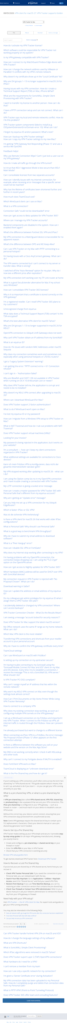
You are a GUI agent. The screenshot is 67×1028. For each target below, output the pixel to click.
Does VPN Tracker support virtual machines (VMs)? (26, 433)
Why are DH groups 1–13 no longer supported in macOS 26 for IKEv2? (32, 326)
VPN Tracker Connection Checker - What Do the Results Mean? (32, 612)
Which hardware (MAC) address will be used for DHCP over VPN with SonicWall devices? (32, 573)
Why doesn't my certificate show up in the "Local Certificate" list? (32, 76)
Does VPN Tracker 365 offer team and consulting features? (30, 995)
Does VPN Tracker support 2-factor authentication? (27, 404)
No (24, 923)
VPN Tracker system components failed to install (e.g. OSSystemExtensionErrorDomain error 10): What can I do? (30, 125)
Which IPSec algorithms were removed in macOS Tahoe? (29, 952)
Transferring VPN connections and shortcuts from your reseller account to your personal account (32, 639)
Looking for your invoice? (14, 438)
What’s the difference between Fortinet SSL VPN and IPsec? (30, 232)
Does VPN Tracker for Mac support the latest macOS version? (31, 622)
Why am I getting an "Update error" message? (24, 498)
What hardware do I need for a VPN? (20, 961)
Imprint (25, 1022)
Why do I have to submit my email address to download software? (29, 537)
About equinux (4, 3)
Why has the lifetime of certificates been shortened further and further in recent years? (32, 190)
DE (8, 1016)
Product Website (29, 25)
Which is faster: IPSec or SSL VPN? (19, 510)
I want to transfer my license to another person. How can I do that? (31, 104)
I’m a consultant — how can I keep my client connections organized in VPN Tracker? (29, 451)
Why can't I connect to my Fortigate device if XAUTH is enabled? (32, 759)
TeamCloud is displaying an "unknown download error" (28, 768)
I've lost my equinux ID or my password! (21, 414)
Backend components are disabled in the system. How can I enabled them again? (31, 226)
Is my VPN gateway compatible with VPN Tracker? (26, 57)
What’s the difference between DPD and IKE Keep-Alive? (29, 244)
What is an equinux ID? (14, 342)
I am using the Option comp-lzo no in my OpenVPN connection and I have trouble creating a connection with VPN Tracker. (32, 479)
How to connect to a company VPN (19, 706)
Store (53, 3)
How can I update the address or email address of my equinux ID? (32, 592)
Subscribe (39, 1016)
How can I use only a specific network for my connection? (29, 971)
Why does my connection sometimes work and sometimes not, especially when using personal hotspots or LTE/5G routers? (32, 355)
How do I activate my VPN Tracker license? (22, 45)
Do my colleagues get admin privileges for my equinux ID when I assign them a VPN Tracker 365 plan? (32, 599)
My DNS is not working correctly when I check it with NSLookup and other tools (32, 753)
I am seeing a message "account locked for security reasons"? (31, 617)
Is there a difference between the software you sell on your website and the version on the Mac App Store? (30, 746)
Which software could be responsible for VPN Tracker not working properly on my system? (29, 51)
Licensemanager (38, 25)
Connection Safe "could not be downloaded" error (26, 211)
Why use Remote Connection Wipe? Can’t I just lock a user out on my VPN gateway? (33, 157)
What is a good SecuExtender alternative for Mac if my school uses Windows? (31, 283)
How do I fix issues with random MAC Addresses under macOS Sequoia (32, 348)
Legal (17, 1022)
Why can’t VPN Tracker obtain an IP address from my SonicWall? (32, 337)
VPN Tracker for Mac (8, 777)
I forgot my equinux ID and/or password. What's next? (28, 132)
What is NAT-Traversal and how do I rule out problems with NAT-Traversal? (33, 427)
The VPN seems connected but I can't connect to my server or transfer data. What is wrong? (31, 264)
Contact (20, 1022)
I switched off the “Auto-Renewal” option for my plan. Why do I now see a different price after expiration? (31, 271)
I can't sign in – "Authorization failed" (20, 373)
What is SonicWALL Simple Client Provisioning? (24, 947)
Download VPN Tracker (47, 859)
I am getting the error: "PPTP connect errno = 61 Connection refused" (31, 367)
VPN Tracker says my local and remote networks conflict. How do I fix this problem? (33, 118)
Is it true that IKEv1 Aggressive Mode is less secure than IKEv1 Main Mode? (31, 169)
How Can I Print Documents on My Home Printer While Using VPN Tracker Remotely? (31, 700)
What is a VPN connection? (15, 206)
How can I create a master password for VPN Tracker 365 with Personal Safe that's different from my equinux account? (32, 491)
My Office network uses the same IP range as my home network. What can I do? (33, 628)
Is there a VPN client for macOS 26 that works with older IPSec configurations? (32, 520)
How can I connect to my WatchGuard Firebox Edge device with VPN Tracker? (32, 63)
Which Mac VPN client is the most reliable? (22, 634)
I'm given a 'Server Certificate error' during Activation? (28, 975)
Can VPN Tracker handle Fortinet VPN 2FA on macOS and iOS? (32, 933)
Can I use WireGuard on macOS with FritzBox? (24, 655)
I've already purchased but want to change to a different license (32, 730)
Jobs (10, 1022)
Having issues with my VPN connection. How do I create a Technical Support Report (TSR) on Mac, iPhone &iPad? (29, 89)
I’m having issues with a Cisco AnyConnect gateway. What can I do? (32, 257)
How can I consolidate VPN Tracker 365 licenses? (26, 289)
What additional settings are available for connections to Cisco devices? (32, 458)
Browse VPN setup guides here (15, 855)
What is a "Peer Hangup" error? (17, 543)
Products (17, 3)
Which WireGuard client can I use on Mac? (22, 201)
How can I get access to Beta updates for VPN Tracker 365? (30, 215)
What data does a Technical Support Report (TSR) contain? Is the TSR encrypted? (33, 314)
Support (43, 3)
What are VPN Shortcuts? (15, 942)
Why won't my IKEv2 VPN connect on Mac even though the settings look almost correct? (30, 692)
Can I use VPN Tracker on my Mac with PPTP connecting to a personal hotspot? (31, 250)
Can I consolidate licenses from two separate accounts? (29, 175)
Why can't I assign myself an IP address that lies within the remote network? (30, 685)
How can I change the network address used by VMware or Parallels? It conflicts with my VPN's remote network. (30, 70)
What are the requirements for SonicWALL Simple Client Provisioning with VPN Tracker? (29, 96)
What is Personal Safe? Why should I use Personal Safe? (29, 526)
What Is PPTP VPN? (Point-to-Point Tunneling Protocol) (28, 990)
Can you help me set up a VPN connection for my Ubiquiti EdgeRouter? (29, 503)
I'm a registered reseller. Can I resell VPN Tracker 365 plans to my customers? (31, 302)
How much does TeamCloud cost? (19, 196)
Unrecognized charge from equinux (19, 309)
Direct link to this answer (58, 923)
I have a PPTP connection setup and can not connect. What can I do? (33, 111)
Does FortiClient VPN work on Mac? (19, 764)
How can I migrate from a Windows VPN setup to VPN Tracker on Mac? (33, 419)
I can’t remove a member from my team (21, 966)
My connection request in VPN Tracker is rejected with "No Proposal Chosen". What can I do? (30, 580)
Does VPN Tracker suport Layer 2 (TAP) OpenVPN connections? (32, 957)
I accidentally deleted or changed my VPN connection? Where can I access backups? (31, 606)
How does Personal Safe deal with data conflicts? (21, 916)
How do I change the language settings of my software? (29, 938)
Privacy (29, 1022)
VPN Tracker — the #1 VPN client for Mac (23, 902)
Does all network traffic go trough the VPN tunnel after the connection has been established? (34, 913)
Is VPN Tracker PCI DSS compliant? (19, 679)
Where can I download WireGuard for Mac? (23, 400)
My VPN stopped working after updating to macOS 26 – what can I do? (33, 472)
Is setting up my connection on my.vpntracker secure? (28, 660)
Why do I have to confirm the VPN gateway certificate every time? (33, 646)
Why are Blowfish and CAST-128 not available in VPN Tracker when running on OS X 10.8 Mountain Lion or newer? (31, 379)
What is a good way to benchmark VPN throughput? (27, 531)
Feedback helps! (10, 151)
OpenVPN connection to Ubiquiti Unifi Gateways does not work (32, 333)
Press (13, 1022)
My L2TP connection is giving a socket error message (27, 486)
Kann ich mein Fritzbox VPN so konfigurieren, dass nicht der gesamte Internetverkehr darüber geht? (31, 465)
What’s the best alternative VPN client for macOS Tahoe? (29, 321)
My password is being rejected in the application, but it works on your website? (33, 443)
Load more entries (33, 1000)
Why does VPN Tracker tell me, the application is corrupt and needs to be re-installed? (31, 386)
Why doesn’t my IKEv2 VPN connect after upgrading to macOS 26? (32, 393)
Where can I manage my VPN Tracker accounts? (25, 220)
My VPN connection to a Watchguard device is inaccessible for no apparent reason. (33, 238)
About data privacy (18, 1017)
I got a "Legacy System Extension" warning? (23, 361)
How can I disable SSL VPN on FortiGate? (22, 548)
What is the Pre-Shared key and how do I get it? (25, 773)
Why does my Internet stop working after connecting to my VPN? (33, 552)
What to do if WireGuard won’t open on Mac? (24, 409)
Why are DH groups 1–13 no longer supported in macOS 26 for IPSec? (32, 82)
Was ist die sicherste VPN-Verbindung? (21, 514)
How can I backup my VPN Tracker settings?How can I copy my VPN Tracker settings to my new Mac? (29, 137)
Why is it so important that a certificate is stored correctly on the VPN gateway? (32, 295)
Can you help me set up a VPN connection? (19, 918)
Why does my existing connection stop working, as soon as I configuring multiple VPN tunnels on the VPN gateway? (31, 712)
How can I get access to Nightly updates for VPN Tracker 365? (31, 567)
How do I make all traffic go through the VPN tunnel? (27, 163)
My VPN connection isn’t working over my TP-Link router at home (33, 278)
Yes (21, 923)
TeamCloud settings (12, 650)
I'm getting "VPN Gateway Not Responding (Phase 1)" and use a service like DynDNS (32, 145)
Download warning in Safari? (16, 586)
